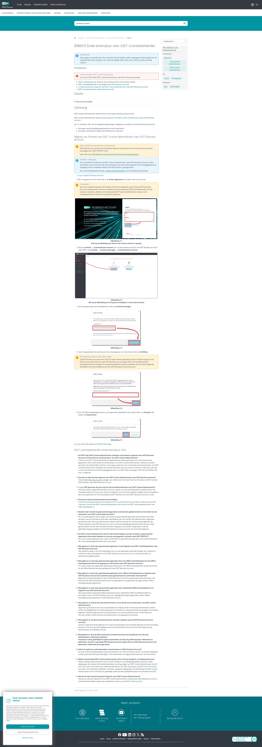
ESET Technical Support (142, 718)
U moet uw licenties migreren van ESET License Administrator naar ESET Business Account (113, 87)
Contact (102, 739)
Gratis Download (58, 4)
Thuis (19, 4)
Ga (75, 444)
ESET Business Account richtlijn (96, 480)
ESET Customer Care (134, 681)
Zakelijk (27, 4)
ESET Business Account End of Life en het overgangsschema (115, 154)
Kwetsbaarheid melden (134, 739)
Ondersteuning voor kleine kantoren (34, 13)
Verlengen (105, 13)
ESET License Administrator (116, 38)
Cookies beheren (155, 739)
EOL (165, 87)
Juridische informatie (119, 739)
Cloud (166, 78)
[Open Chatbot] (254, 739)
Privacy (108, 739)
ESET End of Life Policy (147, 666)
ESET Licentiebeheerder (87, 82)
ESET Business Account (120, 84)
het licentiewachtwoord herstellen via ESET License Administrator (109, 502)
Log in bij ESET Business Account (90, 175)
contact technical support (115, 171)
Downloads (69, 13)
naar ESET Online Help (102, 444)
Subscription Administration (95, 38)
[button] (257, 5)
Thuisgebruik (7, 13)
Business (81, 38)
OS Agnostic (176, 78)
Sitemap (146, 739)
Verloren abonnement (88, 13)
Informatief (174, 87)
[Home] (75, 38)
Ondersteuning (40, 4)
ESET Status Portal (140, 715)
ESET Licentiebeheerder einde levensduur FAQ (96, 89)
